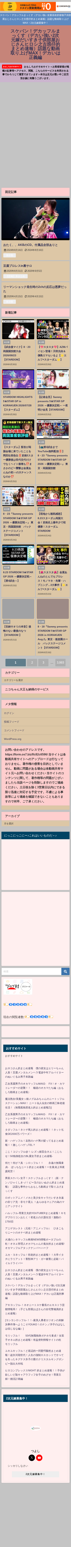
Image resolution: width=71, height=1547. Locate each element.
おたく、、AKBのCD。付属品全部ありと (30, 244)
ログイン (9, 713)
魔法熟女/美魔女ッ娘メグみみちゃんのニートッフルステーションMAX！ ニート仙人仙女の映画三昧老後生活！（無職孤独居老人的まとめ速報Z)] (35, 1103)
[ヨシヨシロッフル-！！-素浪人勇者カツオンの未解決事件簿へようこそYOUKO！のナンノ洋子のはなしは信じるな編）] (35, 1324)
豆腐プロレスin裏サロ (17, 265)
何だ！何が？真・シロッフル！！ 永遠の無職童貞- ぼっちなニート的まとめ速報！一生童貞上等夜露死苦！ (35, 1167)
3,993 (60, 662)
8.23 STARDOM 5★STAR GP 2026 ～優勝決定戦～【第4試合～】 (18, 576)
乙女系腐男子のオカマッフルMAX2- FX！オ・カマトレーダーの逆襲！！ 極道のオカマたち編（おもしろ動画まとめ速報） (35, 1087)
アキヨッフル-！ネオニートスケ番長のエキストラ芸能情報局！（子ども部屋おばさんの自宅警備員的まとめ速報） (35, 1309)
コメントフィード (14, 730)
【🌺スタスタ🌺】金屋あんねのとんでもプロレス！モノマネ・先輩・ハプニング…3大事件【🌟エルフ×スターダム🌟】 (53, 580)
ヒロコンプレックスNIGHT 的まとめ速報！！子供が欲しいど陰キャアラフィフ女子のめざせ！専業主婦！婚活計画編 (35, 1374)
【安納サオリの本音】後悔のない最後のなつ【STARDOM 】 (17, 630)
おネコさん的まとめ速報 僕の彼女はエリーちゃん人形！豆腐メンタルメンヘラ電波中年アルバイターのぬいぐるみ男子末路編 (34, 1072)
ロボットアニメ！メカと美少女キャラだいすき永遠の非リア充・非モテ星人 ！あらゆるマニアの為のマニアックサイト (34, 1201)
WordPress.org (12, 739)
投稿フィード (11, 721)
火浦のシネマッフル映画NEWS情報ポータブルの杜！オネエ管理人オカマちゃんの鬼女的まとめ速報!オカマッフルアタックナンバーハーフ (34, 1243)
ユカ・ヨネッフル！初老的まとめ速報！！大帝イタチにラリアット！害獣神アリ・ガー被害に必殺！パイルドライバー (34, 1258)
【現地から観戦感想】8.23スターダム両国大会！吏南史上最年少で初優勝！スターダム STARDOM (52, 522)
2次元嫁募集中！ (35, 1474)
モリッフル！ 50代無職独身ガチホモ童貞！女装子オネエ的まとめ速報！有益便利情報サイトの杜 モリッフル (34, 1339)
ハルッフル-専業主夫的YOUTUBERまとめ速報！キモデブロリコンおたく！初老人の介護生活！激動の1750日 (35, 1217)
